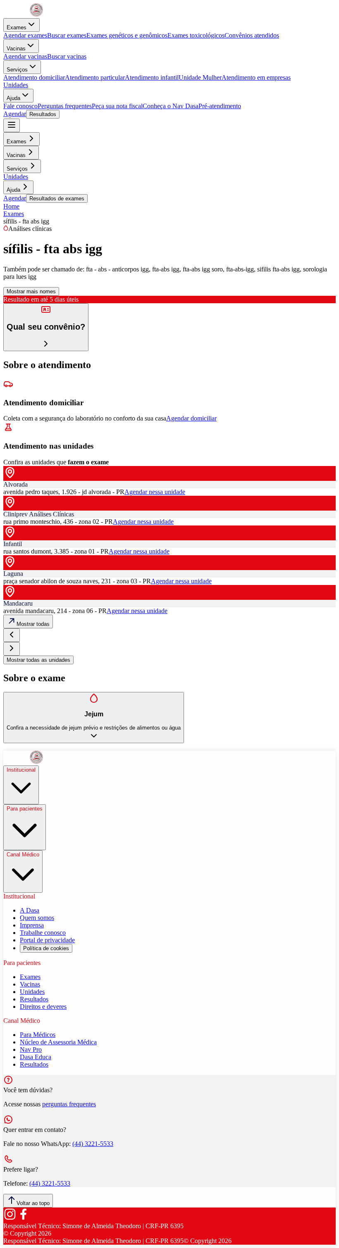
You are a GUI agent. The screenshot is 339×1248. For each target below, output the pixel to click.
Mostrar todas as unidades (38, 660)
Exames (16, 27)
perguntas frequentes (69, 1104)
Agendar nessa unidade (154, 491)
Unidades (15, 84)
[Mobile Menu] (11, 125)
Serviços (17, 70)
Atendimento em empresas (256, 77)
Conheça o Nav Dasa (170, 105)
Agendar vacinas (25, 56)
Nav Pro (31, 1049)
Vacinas (16, 48)
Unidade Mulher (200, 77)
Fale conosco (20, 105)
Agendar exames (25, 35)
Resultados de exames (56, 198)
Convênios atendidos (251, 35)
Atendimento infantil (152, 77)
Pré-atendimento (219, 105)
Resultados (42, 114)
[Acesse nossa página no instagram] (10, 1218)
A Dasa (29, 910)
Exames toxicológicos (195, 35)
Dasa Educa (35, 1056)
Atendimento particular (95, 77)
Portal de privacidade (47, 940)
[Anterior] (11, 635)
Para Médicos (37, 1034)
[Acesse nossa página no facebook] (23, 1218)
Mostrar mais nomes (31, 291)
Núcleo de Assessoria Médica (58, 1042)
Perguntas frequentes (65, 105)
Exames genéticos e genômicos (126, 35)
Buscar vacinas (66, 56)
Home (11, 206)
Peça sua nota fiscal (117, 105)
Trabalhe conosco (43, 932)
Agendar (14, 113)
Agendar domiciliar (191, 418)
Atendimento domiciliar (34, 77)
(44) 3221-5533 (92, 1143)
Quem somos (37, 917)
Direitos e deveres (43, 1006)
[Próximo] (11, 649)
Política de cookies (46, 948)
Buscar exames (66, 35)
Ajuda (13, 98)
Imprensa (32, 925)
